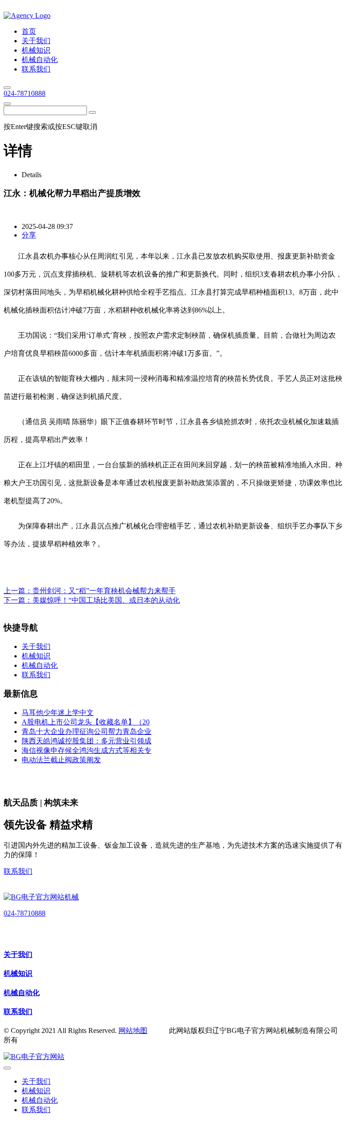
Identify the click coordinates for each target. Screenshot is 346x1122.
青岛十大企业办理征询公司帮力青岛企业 (86, 731)
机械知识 (18, 973)
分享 (29, 235)
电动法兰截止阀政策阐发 (61, 760)
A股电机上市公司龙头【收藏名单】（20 (86, 722)
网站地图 (132, 1030)
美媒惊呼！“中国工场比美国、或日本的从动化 (106, 600)
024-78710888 (25, 93)
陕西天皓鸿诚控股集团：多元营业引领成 (86, 741)
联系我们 (18, 871)
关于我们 (18, 954)
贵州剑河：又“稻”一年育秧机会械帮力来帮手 (104, 591)
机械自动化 (22, 993)
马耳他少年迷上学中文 (58, 712)
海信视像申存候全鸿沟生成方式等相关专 (86, 750)
